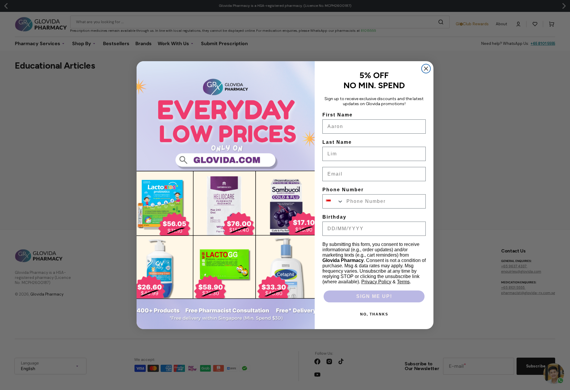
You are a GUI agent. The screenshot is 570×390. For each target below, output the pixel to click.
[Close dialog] (426, 68)
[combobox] (333, 201)
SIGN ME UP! (374, 296)
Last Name (337, 142)
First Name (337, 114)
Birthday (334, 217)
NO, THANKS (374, 314)
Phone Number (343, 189)
